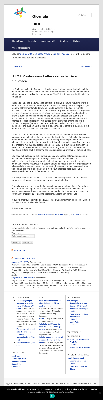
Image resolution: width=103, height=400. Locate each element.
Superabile (16, 364)
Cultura (76, 40)
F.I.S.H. (73, 345)
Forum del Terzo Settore (80, 347)
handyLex (16, 356)
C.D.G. (72, 325)
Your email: (16, 233)
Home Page (17, 40)
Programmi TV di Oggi (25, 259)
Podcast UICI (20, 250)
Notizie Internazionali (75, 358)
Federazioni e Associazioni (78, 339)
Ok (52, 396)
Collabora (64, 40)
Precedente (17, 66)
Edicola (42, 318)
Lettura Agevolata (19, 358)
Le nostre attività (48, 40)
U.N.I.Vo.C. (74, 322)
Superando (16, 366)
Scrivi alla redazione (21, 47)
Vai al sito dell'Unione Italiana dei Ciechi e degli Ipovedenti (50, 327)
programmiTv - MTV (20, 262)
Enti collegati (72, 300)
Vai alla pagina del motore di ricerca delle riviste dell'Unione (51, 340)
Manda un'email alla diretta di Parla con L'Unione (26, 332)
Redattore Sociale (19, 361)
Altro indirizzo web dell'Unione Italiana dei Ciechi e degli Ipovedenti (50, 303)
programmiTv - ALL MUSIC (23, 277)
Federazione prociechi (79, 314)
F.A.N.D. (73, 342)
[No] (99, 393)
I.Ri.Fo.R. (74, 319)
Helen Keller (75, 316)
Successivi (86, 66)
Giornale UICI (25, 53)
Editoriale (32, 40)
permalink (76, 214)
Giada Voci (59, 214)
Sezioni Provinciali (45, 214)
